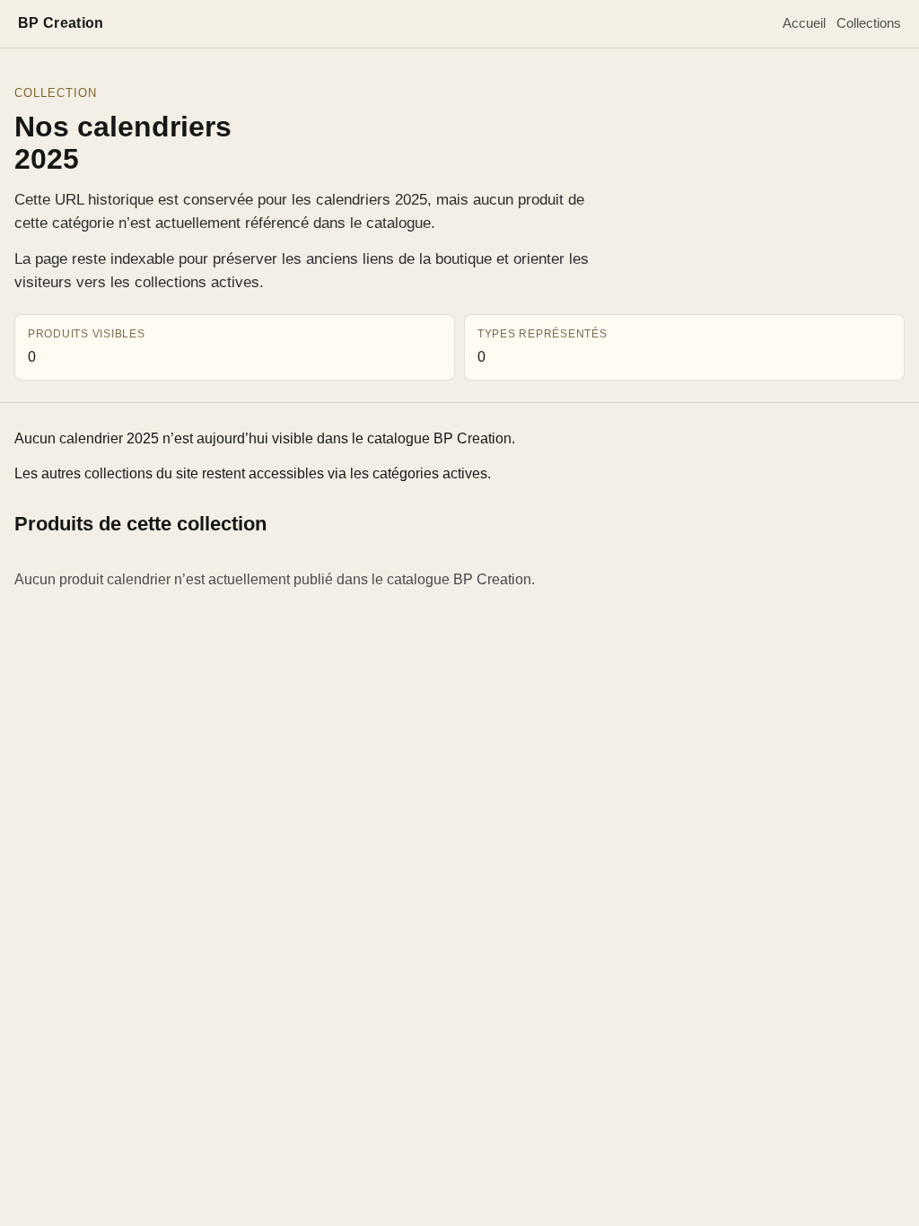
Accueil (804, 23)
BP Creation (61, 23)
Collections (868, 23)
